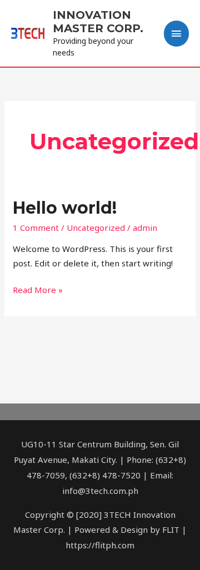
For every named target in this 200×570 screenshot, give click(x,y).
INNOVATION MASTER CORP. (98, 21)
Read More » (38, 289)
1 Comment (36, 227)
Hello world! (65, 208)
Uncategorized (96, 227)
